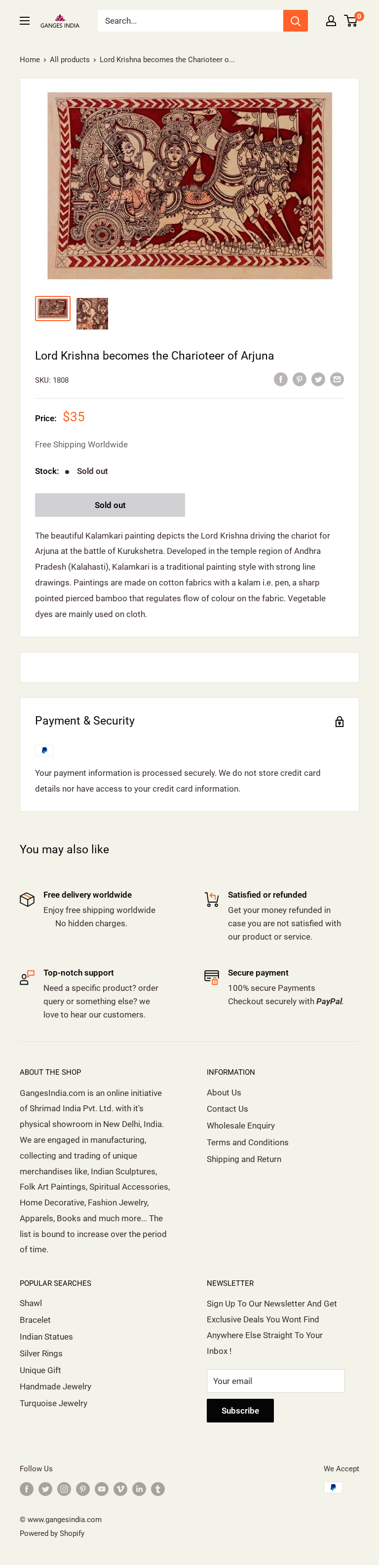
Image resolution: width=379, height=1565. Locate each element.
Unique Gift (40, 1370)
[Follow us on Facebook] (27, 1489)
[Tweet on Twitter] (318, 379)
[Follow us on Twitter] (45, 1489)
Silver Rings (41, 1353)
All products (70, 59)
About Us (224, 1092)
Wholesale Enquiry (241, 1125)
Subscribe (240, 1411)
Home (30, 59)
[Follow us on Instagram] (64, 1489)
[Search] (295, 21)
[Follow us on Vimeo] (120, 1489)
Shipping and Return (244, 1159)
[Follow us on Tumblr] (158, 1489)
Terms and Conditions (248, 1142)
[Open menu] (25, 21)
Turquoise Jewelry (53, 1403)
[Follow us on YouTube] (102, 1489)
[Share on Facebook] (281, 379)
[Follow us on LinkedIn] (139, 1489)
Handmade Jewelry (55, 1386)
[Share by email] (337, 379)
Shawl (31, 1303)
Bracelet (35, 1320)
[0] (351, 21)
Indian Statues (46, 1337)
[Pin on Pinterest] (299, 379)
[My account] (331, 20)
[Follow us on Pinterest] (83, 1489)
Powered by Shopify (52, 1533)
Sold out (110, 505)
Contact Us (227, 1109)
